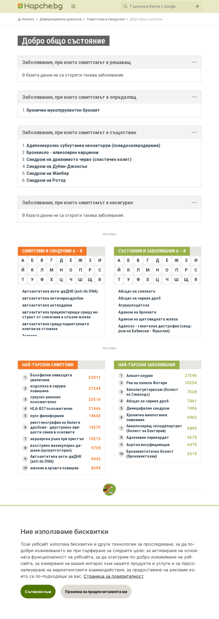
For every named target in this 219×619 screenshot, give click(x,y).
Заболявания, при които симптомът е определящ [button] (79, 97)
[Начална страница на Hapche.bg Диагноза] (40, 6)
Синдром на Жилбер (47, 173)
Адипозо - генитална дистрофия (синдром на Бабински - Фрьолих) (155, 328)
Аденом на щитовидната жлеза (148, 319)
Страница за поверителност (114, 576)
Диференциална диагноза (60, 19)
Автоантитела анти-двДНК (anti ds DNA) (60, 291)
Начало (28, 19)
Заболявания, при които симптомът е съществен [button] (79, 132)
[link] (114, 576)
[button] (61, 377)
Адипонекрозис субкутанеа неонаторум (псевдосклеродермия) (93, 145)
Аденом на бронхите (137, 312)
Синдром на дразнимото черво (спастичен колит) (78, 159)
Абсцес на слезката (136, 291)
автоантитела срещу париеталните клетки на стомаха (55, 326)
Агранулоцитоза (133, 305)
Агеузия (29, 336)
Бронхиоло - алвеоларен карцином (62, 152)
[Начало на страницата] (109, 489)
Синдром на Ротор (46, 180)
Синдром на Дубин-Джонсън (56, 166)
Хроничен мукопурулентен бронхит (63, 110)
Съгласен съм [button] (38, 591)
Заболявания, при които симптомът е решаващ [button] (76, 62)
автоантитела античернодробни (52, 298)
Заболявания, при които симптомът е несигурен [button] (77, 202)
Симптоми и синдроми (105, 19)
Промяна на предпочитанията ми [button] (96, 591)
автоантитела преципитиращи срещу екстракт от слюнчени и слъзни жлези (60, 314)
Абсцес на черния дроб (139, 298)
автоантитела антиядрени (47, 305)
